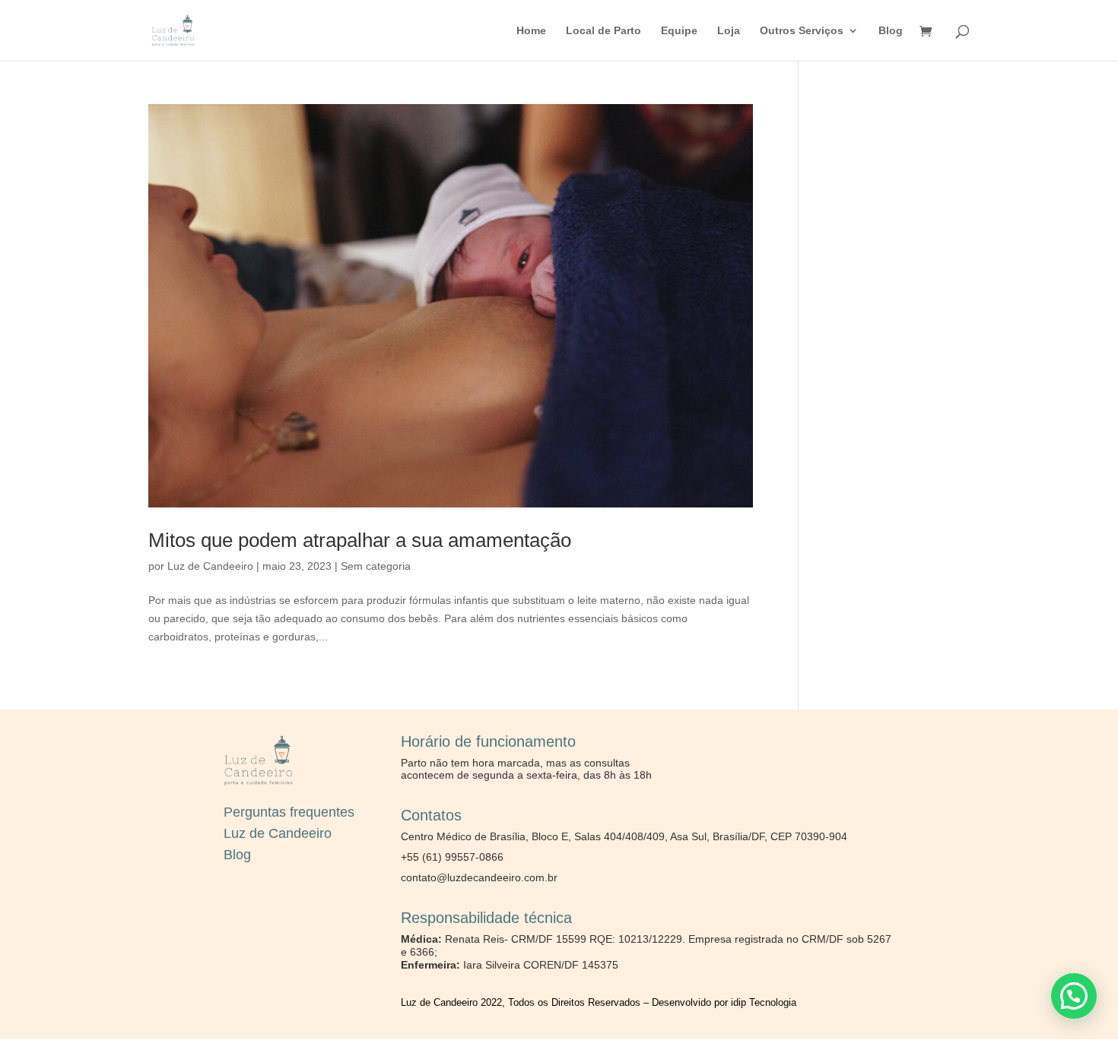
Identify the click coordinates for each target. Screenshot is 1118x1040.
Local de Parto (603, 30)
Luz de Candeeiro (210, 566)
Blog (890, 30)
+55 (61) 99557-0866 (452, 857)
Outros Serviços (801, 30)
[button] (1074, 996)
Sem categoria (376, 566)
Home (531, 30)
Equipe (679, 30)
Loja (728, 30)
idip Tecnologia (763, 1002)
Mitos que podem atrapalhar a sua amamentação (359, 540)
